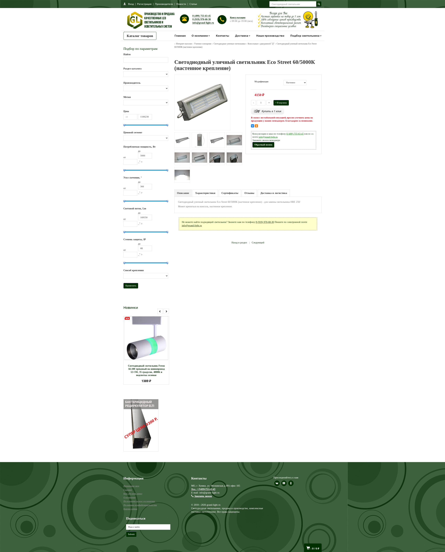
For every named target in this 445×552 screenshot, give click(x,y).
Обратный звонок (263, 144)
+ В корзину (281, 102)
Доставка (241, 35)
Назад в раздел (239, 242)
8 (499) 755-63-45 (201, 16)
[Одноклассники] (256, 125)
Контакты (222, 35)
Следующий (258, 242)
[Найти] (319, 4)
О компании (200, 35)
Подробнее (151, 336)
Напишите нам (131, 486)
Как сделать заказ (132, 493)
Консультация (237, 17)
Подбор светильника (304, 35)
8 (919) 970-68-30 (201, 19)
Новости (181, 3)
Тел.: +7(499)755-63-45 (203, 489)
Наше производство (270, 35)
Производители (164, 3)
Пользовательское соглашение (139, 501)
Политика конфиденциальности (140, 505)
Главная (180, 35)
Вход (131, 3)
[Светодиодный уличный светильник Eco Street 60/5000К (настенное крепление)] (202, 102)
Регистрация (144, 3)
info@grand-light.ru (203, 23)
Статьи (193, 3)
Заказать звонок (203, 496)
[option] (146, 350)
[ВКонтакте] (252, 125)
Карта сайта (130, 509)
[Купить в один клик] (267, 111)
